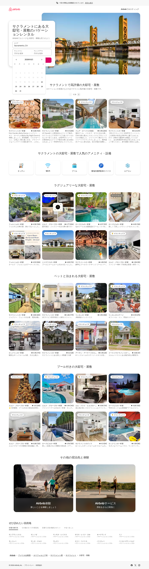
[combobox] (32, 45)
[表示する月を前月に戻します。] (16, 59)
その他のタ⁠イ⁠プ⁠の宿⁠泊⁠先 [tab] (30, 528)
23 (16, 87)
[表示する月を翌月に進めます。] (41, 59)
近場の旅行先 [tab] (13, 528)
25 (25, 87)
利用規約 (39, 565)
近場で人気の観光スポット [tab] (51, 528)
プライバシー (29, 565)
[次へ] (78, 94)
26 (29, 87)
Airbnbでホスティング (130, 9)
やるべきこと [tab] (68, 528)
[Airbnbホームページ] (14, 9)
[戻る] (70, 94)
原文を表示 (89, 3)
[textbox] (22, 53)
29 (42, 87)
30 (16, 91)
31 (20, 91)
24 (20, 87)
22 (42, 82)
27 (33, 87)
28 (37, 87)
